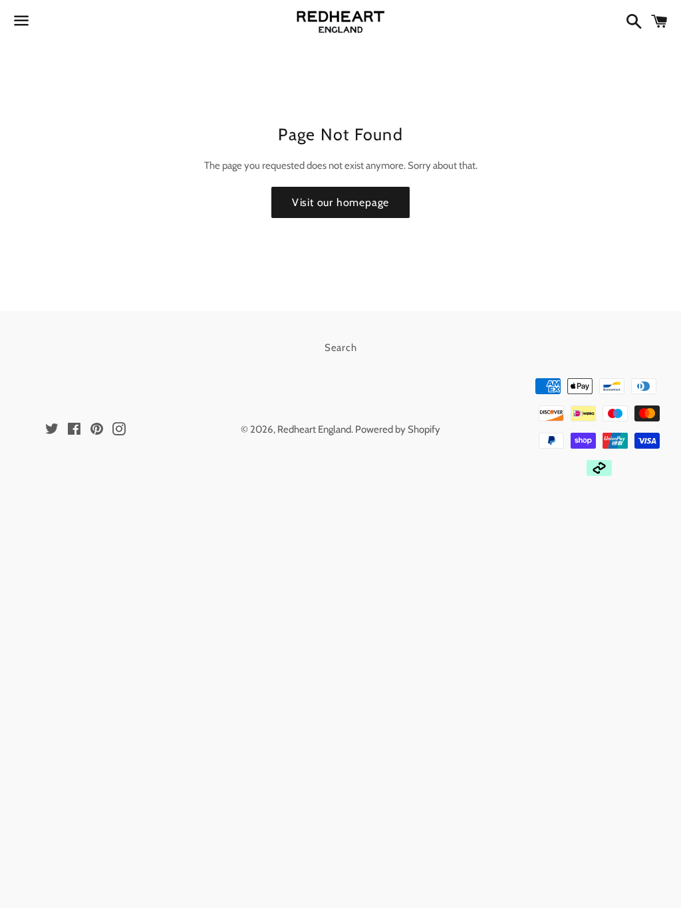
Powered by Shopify (397, 429)
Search (341, 348)
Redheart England (314, 429)
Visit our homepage (340, 202)
